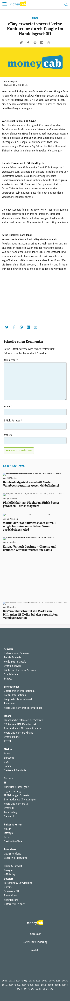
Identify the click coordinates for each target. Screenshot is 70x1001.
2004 (31, 989)
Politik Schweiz (12, 657)
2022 (31, 981)
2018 (58, 981)
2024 (18, 981)
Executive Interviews (15, 858)
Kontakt (35, 950)
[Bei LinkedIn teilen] (41, 42)
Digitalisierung (12, 791)
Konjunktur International (18, 699)
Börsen (8, 766)
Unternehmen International (19, 691)
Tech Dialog (10, 812)
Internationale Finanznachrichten (23, 728)
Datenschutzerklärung (35, 942)
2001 (52, 989)
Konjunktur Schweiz (15, 662)
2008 (57, 985)
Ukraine (8, 887)
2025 (11, 981)
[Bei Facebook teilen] (28, 42)
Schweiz (8, 649)
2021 (38, 981)
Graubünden (11, 674)
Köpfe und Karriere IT (16, 804)
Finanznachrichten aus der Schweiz (23, 720)
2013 (24, 985)
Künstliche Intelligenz (16, 787)
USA (6, 762)
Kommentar (11, 360)
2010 (43, 985)
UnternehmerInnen (14, 904)
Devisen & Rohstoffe (15, 770)
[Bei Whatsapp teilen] (35, 42)
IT (5, 783)
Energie (8, 870)
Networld (9, 816)
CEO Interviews (12, 854)
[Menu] (5, 4)
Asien (7, 753)
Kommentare (11, 900)
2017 (64, 981)
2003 (38, 989)
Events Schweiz (12, 666)
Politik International (15, 695)
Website (8, 435)
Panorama (9, 703)
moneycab (12, 82)
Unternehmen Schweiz (16, 653)
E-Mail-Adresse (13, 421)
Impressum (35, 934)
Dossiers (8, 879)
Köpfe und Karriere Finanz (18, 733)
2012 (30, 985)
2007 (64, 985)
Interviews (10, 849)
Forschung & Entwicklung (18, 883)
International (11, 687)
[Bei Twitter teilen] (21, 42)
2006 (18, 989)
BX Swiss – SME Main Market (20, 724)
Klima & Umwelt (13, 866)
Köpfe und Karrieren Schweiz (20, 670)
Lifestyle (9, 833)
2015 (11, 985)
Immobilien (10, 895)
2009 (50, 985)
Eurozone (9, 758)
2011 (37, 985)
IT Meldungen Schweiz (16, 795)
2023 (24, 981)
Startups (8, 778)
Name (8, 406)
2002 (45, 989)
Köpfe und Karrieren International (23, 708)
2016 (4, 985)
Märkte (8, 749)
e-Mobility (9, 874)
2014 (17, 985)
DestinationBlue (13, 841)
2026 (4, 981)
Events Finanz (12, 737)
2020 (44, 981)
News (35, 18)
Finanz (7, 716)
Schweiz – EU (11, 891)
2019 (51, 981)
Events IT (9, 808)
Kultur (7, 829)
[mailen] (48, 42)
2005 (24, 989)
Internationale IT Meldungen (20, 800)
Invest (7, 741)
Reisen (7, 837)
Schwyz (8, 679)
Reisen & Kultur (13, 825)
